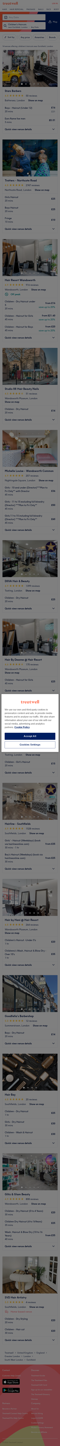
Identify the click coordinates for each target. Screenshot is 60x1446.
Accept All (30, 736)
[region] (29, 723)
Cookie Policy (22, 727)
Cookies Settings (30, 744)
